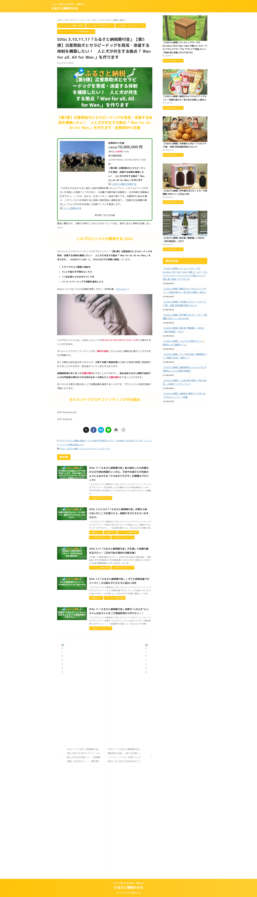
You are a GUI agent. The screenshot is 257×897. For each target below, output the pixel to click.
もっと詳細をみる (72, 208)
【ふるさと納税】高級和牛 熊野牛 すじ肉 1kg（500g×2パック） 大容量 (184, 395)
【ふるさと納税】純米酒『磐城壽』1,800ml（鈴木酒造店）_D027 (183, 330)
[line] (108, 430)
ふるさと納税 (72, 448)
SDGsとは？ (122, 289)
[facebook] (94, 430)
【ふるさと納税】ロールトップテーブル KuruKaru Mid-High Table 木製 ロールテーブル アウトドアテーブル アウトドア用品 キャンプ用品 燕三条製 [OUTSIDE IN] (185, 274)
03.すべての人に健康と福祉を (73, 440)
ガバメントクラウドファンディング (94, 448)
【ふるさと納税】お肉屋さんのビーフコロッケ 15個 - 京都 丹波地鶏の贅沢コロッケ (184, 303)
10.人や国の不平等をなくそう (100, 440)
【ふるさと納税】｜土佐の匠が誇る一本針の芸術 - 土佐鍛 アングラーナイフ (184, 382)
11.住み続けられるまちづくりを (128, 440)
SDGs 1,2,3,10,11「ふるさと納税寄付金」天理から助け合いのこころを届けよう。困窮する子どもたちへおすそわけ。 (119, 513)
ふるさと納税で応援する (123, 184)
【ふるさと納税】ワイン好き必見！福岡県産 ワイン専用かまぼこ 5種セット (185, 356)
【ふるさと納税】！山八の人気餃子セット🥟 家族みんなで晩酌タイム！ (184, 343)
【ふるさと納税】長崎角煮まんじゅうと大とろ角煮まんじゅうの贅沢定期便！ (184, 369)
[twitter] (86, 430)
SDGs (62, 448)
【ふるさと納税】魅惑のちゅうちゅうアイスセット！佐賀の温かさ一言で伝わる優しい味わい (184, 290)
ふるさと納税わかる (64, 8)
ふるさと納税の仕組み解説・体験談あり (128, 883)
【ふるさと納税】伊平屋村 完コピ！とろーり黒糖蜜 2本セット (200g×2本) (185, 316)
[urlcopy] (123, 430)
